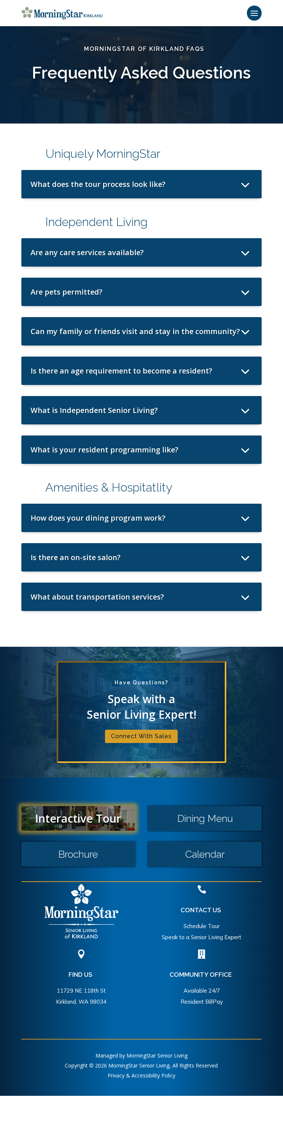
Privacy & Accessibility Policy (141, 1075)
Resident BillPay (202, 1001)
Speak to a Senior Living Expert (201, 937)
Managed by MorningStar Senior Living (141, 1055)
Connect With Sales (141, 736)
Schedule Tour (202, 926)
